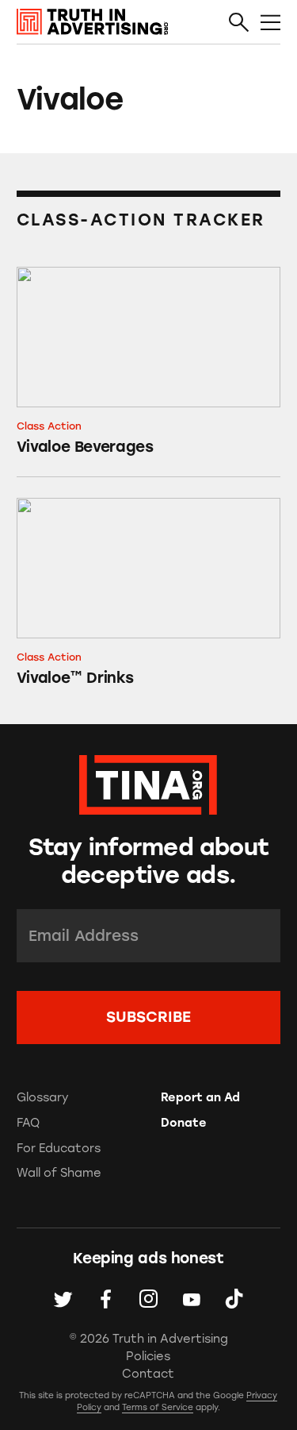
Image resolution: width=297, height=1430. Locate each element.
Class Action (49, 426)
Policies (148, 1356)
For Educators (59, 1148)
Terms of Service (157, 1407)
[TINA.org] (148, 782)
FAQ (28, 1123)
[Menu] (270, 23)
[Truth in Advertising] (92, 22)
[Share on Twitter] (63, 1299)
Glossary (43, 1097)
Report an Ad (200, 1097)
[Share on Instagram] (148, 1299)
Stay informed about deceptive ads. (149, 861)
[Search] (239, 23)
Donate (184, 1123)
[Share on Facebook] (106, 1299)
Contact (148, 1373)
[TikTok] (234, 1299)
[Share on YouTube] (191, 1299)
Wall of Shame (59, 1173)
